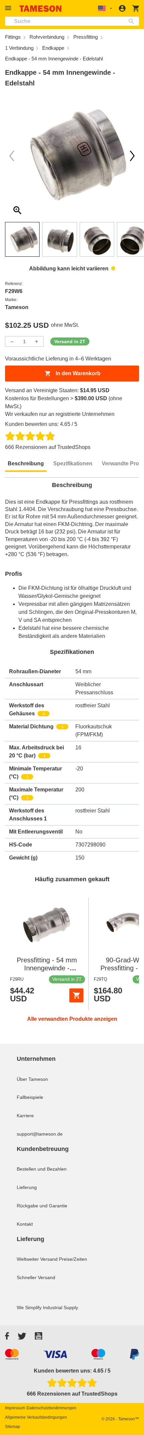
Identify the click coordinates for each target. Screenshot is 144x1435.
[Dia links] (132, 156)
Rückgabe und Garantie (42, 1205)
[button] (9, 8)
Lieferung (27, 1187)
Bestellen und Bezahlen (42, 1169)
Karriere (25, 1115)
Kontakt (25, 1224)
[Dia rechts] (12, 156)
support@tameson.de (40, 1134)
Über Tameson (32, 1079)
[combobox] (72, 21)
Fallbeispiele (30, 1097)
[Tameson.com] (40, 8)
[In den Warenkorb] (76, 995)
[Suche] (133, 21)
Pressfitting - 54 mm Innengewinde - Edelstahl (47, 968)
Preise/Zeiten (73, 1259)
